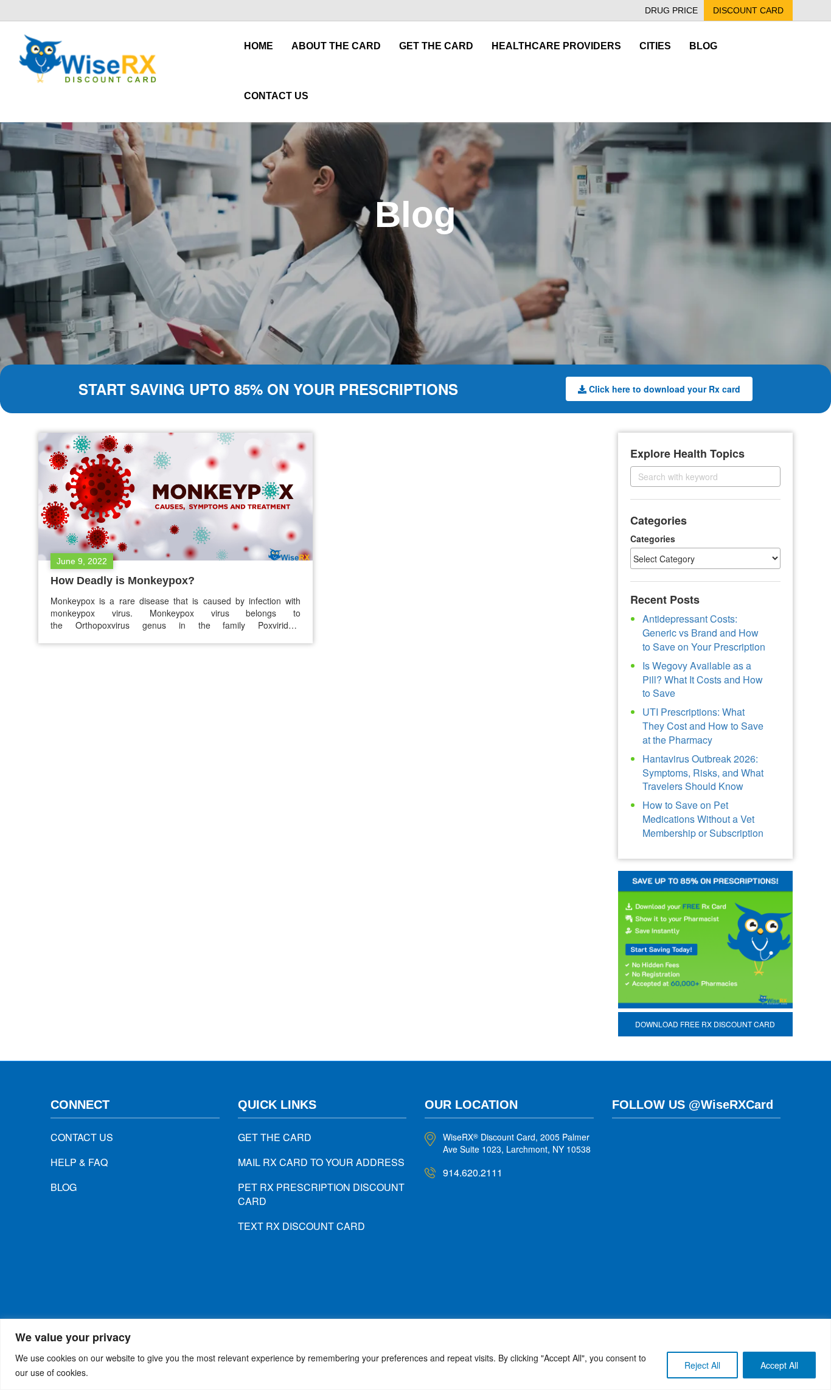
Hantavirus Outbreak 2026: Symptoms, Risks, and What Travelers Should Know (702, 773)
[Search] (761, 476)
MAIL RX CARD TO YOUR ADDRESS (321, 1162)
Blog (703, 46)
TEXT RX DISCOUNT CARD (301, 1226)
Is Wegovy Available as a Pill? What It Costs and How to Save (702, 679)
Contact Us (276, 96)
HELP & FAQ (79, 1162)
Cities (655, 46)
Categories (652, 539)
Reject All (702, 1365)
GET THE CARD (274, 1137)
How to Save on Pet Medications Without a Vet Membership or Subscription (702, 819)
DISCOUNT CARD (748, 10)
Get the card (436, 46)
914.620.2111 (472, 1172)
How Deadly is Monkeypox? (122, 581)
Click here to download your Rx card (664, 389)
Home (258, 46)
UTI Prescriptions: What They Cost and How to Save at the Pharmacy (702, 726)
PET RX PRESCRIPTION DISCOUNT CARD (321, 1194)
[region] (415, 1354)
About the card (336, 46)
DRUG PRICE (671, 10)
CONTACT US (81, 1137)
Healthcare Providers (556, 46)
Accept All (779, 1365)
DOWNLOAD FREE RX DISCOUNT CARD (705, 1024)
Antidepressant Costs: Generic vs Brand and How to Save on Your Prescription (703, 633)
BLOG (63, 1187)
